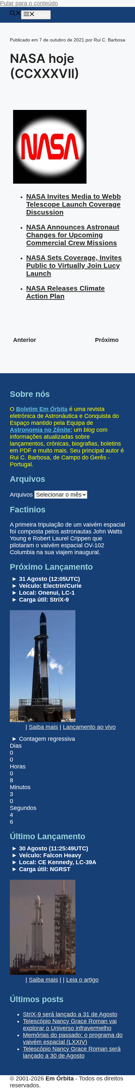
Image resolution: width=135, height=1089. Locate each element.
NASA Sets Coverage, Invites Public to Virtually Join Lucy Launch (74, 265)
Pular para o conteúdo (29, 3)
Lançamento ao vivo (89, 727)
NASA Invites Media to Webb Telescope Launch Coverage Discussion (73, 204)
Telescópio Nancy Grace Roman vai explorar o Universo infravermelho (70, 1024)
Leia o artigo (82, 979)
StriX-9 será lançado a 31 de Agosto (70, 1014)
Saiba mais (43, 727)
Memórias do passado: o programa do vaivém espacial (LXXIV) (73, 1038)
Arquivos (21, 494)
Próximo (107, 340)
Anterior (24, 340)
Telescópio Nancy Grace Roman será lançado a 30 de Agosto (72, 1052)
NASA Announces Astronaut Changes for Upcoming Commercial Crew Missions (72, 234)
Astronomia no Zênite (40, 430)
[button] (15, 14)
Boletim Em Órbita (42, 409)
